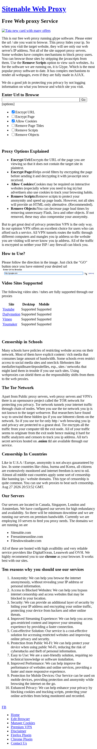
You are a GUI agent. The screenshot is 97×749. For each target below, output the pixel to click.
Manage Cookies (23, 723)
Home (15, 715)
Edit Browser (20, 719)
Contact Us (19, 743)
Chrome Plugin (21, 739)
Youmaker (9, 324)
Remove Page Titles (29, 126)
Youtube (8, 309)
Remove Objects (27, 135)
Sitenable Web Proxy (34, 9)
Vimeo (7, 319)
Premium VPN (21, 727)
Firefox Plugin (21, 735)
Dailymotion (11, 314)
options (8, 104)
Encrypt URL (25, 112)
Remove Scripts (26, 130)
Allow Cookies (26, 121)
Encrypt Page (25, 117)
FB (4, 707)
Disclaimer (18, 731)
